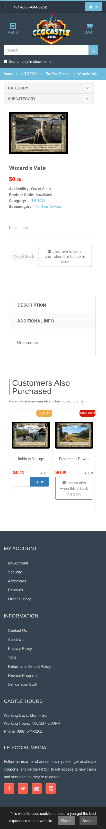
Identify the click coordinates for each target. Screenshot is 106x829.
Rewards (15, 590)
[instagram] (51, 788)
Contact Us (17, 630)
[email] (37, 788)
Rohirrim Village (31, 458)
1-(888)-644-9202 (32, 6)
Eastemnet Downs (74, 458)
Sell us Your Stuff (22, 684)
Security (15, 572)
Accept (88, 820)
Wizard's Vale (87, 74)
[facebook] (9, 788)
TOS (12, 657)
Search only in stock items (30, 61)
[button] (93, 6)
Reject (66, 820)
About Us (16, 639)
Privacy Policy (20, 648)
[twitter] (23, 788)
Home (8, 74)
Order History (19, 599)
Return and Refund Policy (29, 666)
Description (31, 305)
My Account (18, 563)
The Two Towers (57, 74)
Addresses (17, 581)
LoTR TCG (29, 74)
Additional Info (35, 321)
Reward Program (22, 675)
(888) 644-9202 (29, 731)
